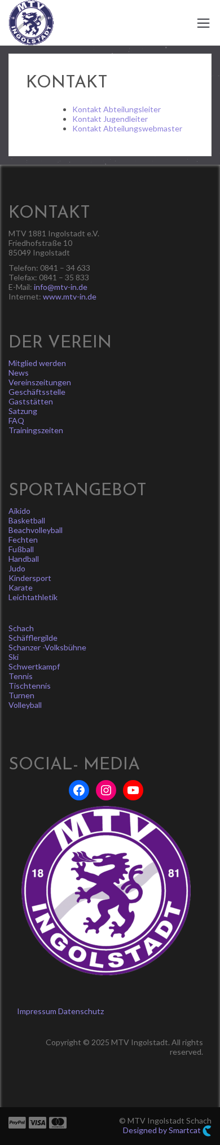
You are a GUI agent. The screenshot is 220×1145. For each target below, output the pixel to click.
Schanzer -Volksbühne (47, 647)
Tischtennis (29, 685)
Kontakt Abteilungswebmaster (127, 128)
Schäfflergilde (33, 637)
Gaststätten (30, 401)
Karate (20, 587)
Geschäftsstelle (36, 392)
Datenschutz (81, 1011)
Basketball (26, 520)
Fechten (23, 539)
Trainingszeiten (35, 430)
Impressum (36, 1011)
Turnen (21, 695)
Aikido (19, 511)
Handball (23, 558)
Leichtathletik (33, 597)
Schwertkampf (34, 666)
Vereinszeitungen (39, 382)
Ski (13, 657)
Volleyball (25, 705)
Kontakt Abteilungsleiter (116, 109)
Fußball (21, 549)
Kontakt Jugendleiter (110, 119)
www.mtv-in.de (69, 296)
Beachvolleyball (35, 530)
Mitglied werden (37, 363)
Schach (21, 628)
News (18, 372)
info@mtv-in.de (60, 287)
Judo (16, 568)
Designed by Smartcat (163, 1130)
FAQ (16, 420)
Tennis (20, 676)
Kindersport (29, 578)
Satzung (22, 411)
